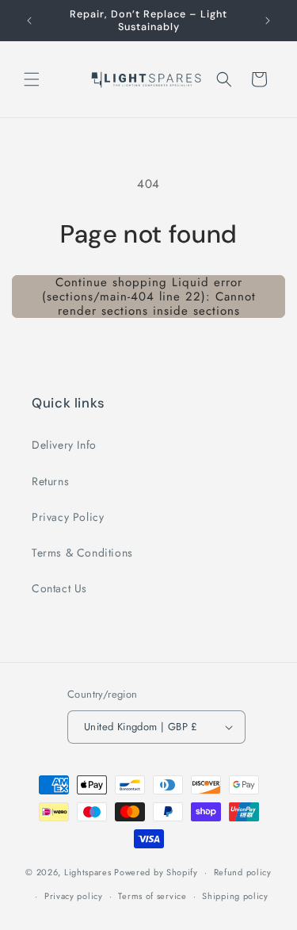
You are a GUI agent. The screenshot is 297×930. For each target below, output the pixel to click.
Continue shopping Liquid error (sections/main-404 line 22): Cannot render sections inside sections (149, 296)
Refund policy (243, 872)
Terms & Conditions (82, 553)
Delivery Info (64, 445)
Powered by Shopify (156, 872)
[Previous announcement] (29, 20)
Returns (50, 481)
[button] (31, 79)
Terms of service (152, 896)
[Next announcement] (267, 20)
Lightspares (88, 872)
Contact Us (59, 588)
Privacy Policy (68, 517)
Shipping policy (235, 896)
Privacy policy (73, 896)
